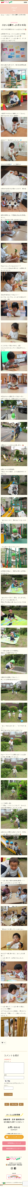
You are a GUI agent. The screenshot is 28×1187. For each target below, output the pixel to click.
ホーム (2, 14)
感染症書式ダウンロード (14, 1148)
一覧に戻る (14, 1104)
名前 (5, 1075)
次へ (7, 1104)
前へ (21, 1104)
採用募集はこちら (13, 1143)
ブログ (8, 14)
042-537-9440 (15, 1165)
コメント (7, 1061)
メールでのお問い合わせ (15, 1137)
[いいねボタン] (2, 1043)
